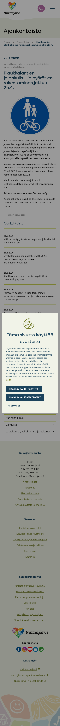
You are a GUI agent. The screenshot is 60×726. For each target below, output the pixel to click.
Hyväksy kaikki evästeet (23, 389)
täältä (8, 379)
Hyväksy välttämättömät (25, 397)
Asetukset (14, 405)
